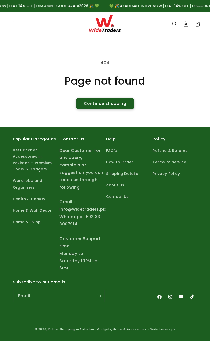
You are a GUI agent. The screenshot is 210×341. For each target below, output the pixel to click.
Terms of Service (169, 162)
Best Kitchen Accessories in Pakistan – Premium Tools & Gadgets (32, 159)
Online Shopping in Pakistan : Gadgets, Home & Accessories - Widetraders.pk (111, 329)
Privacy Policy (166, 173)
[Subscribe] (99, 296)
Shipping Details (122, 173)
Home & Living (27, 221)
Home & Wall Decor (32, 210)
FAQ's (111, 150)
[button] (10, 24)
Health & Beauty (29, 198)
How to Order (119, 162)
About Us (115, 185)
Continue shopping (105, 103)
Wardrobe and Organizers (27, 184)
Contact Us (117, 196)
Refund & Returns (170, 150)
